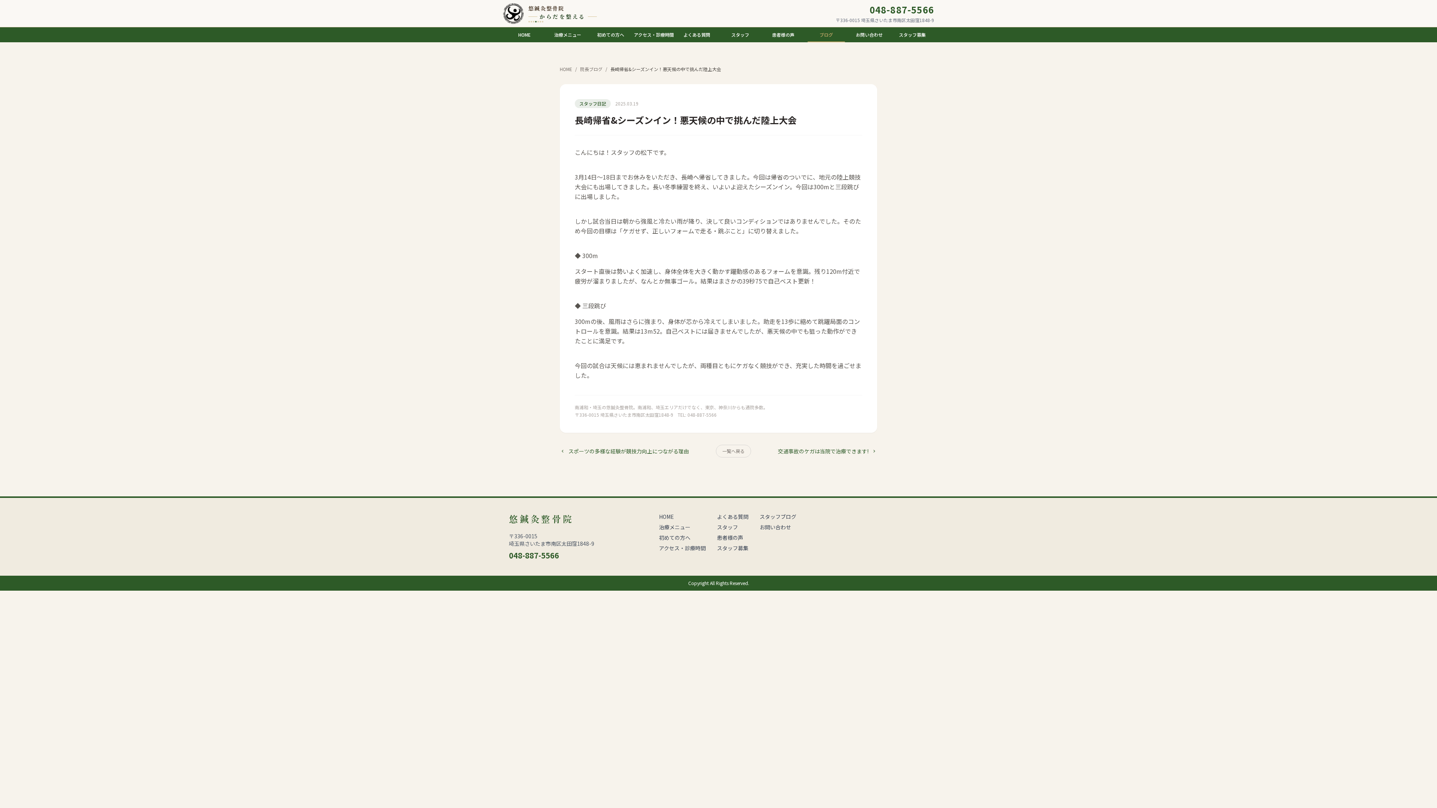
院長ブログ (591, 69)
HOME (566, 69)
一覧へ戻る (733, 451)
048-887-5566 (902, 10)
